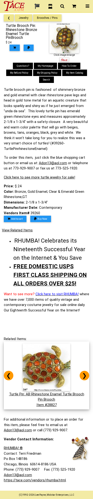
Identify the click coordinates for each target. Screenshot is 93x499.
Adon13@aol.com (53, 163)
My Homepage (45, 66)
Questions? (23, 66)
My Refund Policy (19, 72)
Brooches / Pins (47, 18)
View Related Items (17, 230)
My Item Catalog (74, 72)
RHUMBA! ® (13, 448)
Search (46, 79)
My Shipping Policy (47, 72)
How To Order (69, 66)
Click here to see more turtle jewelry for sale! (39, 177)
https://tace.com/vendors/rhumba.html (35, 480)
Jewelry (23, 18)
